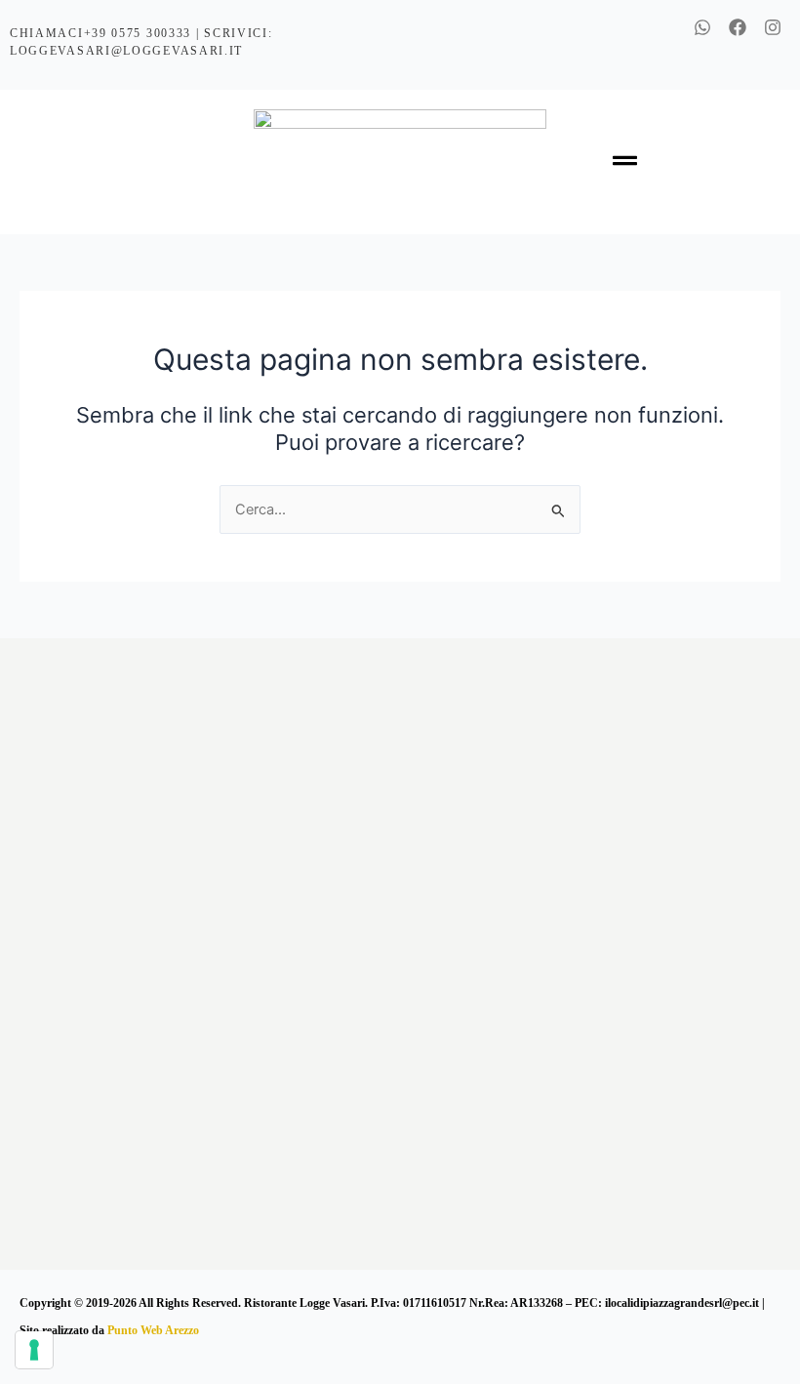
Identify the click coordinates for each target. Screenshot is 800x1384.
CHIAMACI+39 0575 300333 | (107, 33)
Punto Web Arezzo (153, 1330)
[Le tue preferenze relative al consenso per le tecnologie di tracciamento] (34, 1349)
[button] (624, 162)
